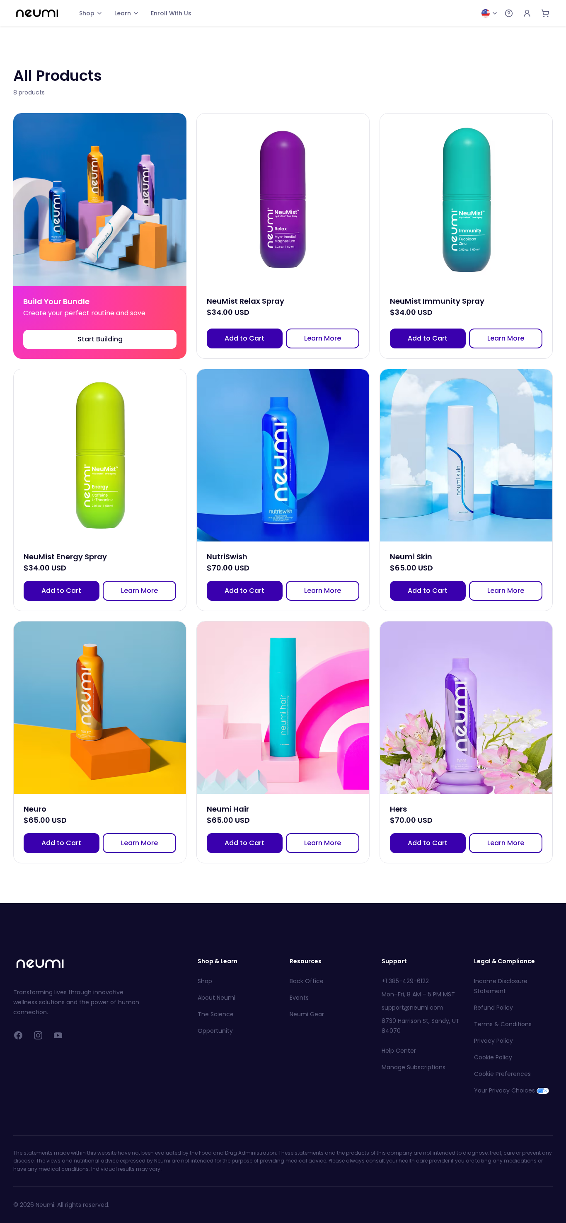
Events (299, 997)
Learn (122, 13)
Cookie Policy (493, 1057)
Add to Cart (244, 338)
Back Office (307, 981)
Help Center (399, 1051)
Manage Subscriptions (413, 1067)
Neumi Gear (307, 1014)
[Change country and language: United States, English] (489, 13)
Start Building (100, 339)
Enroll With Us (171, 13)
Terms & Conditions (503, 1024)
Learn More (322, 338)
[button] (99, 236)
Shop (86, 13)
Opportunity (215, 1031)
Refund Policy (493, 1007)
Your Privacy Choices (504, 1090)
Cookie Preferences (502, 1074)
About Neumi (216, 997)
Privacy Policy (493, 1041)
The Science (216, 1014)
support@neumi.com (412, 1007)
